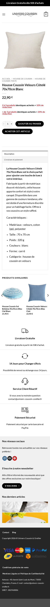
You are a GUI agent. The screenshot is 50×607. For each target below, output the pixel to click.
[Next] (47, 301)
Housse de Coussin (22, 79)
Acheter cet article (17, 131)
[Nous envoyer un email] (9, 458)
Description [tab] (9, 154)
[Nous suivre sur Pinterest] (14, 458)
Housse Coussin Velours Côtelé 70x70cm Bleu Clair (36, 308)
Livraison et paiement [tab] (13, 160)
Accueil (6, 79)
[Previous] (2, 301)
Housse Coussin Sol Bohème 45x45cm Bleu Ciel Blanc (12, 308)
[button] (3, 14)
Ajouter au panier (29, 123)
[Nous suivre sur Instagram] (4, 458)
